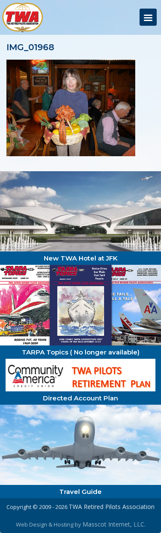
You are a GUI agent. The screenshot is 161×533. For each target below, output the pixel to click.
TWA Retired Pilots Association (112, 507)
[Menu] (148, 17)
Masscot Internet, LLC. (114, 524)
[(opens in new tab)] (80, 210)
